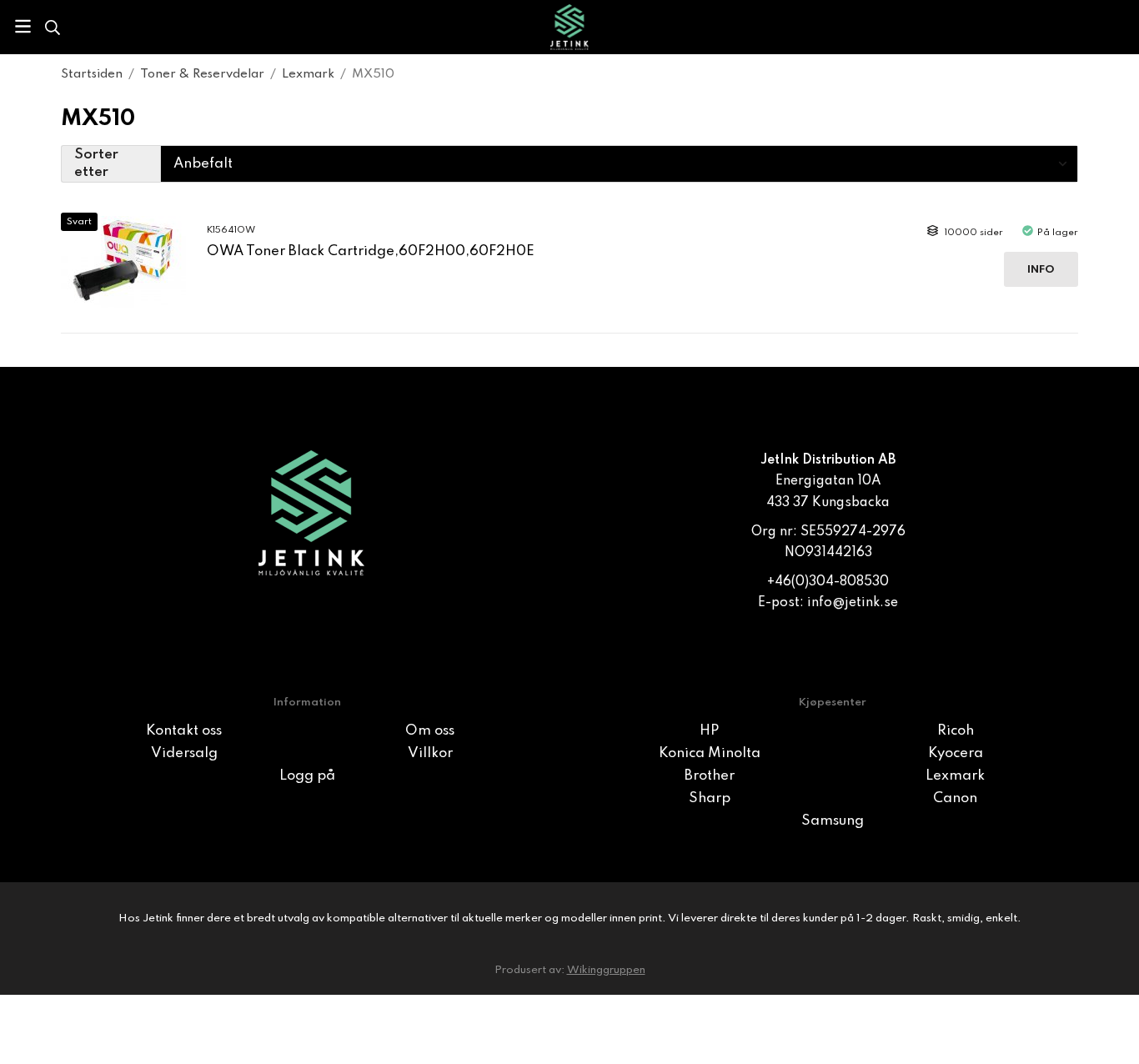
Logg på (307, 776)
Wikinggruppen (606, 970)
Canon (955, 798)
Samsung (832, 821)
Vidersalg (184, 753)
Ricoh (955, 731)
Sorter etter (96, 164)
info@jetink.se (852, 603)
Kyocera (955, 753)
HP (709, 731)
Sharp (709, 798)
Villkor (430, 753)
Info (1041, 269)
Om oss (429, 731)
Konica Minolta (709, 753)
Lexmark (955, 776)
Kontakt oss (184, 731)
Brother (710, 776)
